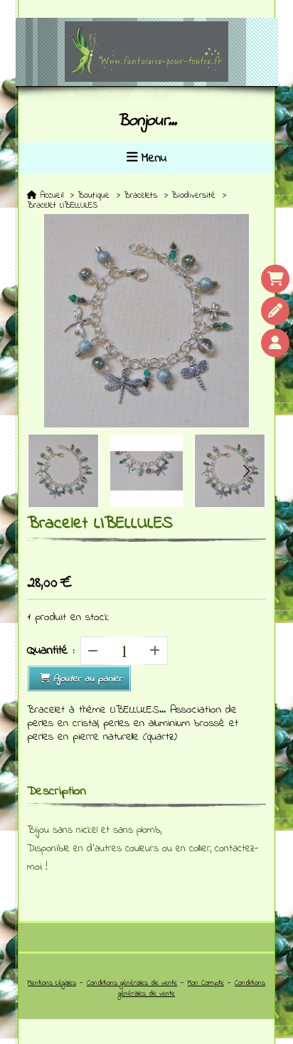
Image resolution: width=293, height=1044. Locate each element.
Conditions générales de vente (132, 983)
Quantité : (51, 650)
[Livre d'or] (275, 311)
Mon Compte (206, 983)
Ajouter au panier (87, 679)
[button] (246, 471)
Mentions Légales (52, 983)
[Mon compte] (275, 343)
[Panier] (275, 279)
